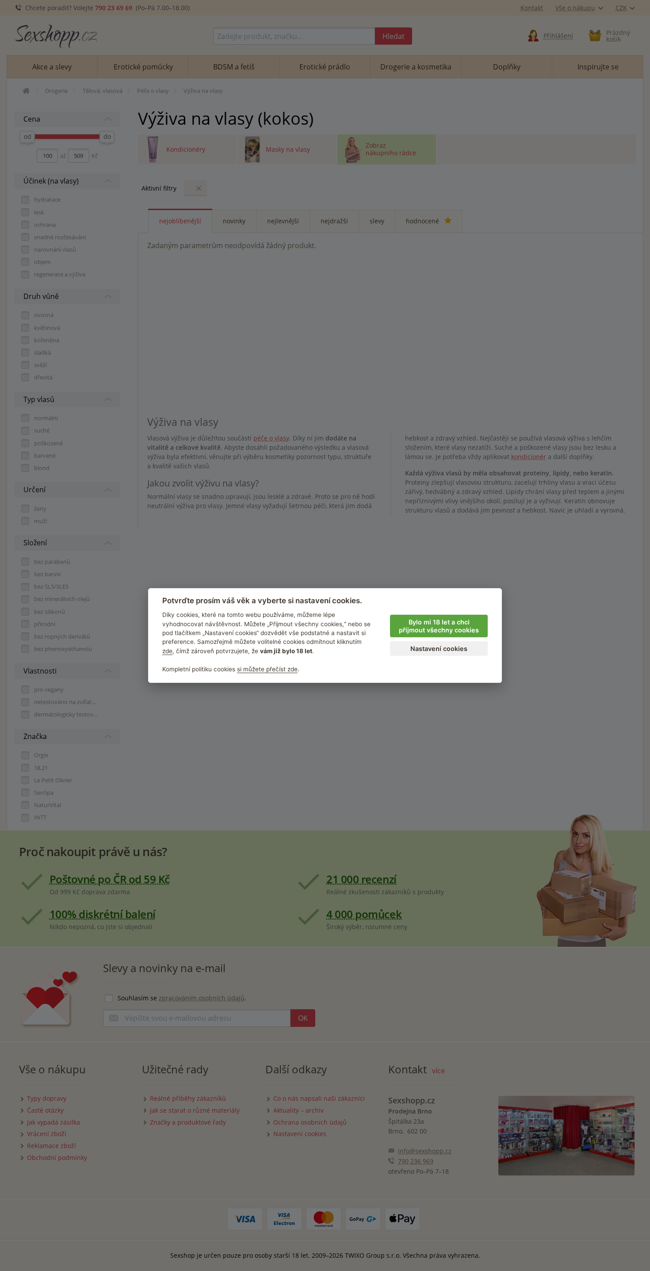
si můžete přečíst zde (267, 669)
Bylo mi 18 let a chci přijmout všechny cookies (439, 626)
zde (167, 651)
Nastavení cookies (438, 648)
